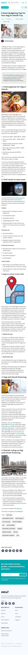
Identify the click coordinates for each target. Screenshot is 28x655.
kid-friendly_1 (20, 518)
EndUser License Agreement (7, 643)
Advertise (3, 610)
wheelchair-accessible (8, 528)
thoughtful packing (19, 198)
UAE (3, 19)
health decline (5, 426)
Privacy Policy (19, 643)
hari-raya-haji (6, 522)
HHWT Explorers (5, 620)
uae (18, 535)
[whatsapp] (14, 550)
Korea (16, 613)
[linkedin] (10, 550)
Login (22, 2)
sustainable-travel (7, 518)
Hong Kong (18, 616)
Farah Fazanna (9, 41)
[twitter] (7, 550)
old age (12, 424)
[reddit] (17, 550)
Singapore (17, 620)
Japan (16, 610)
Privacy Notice (4, 579)
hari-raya (9, 515)
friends (15, 532)
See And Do (8, 19)
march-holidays (17, 522)
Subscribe (23, 574)
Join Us (2, 616)
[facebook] (3, 550)
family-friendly (6, 532)
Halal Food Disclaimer (6, 630)
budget (20, 528)
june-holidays (11, 525)
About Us (3, 613)
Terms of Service (19, 578)
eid (3, 525)
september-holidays (8, 535)
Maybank (19, 508)
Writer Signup (4, 623)
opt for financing (17, 431)
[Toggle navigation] (26, 3)
